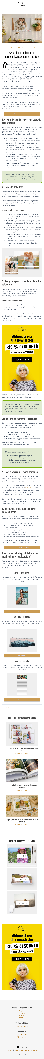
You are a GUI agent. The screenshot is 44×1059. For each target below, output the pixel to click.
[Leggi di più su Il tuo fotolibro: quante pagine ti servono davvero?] (22, 770)
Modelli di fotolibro (22, 1026)
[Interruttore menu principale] (2, 3)
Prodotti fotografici (22, 48)
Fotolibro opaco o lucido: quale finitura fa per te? (22, 749)
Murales (22, 1015)
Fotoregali (22, 1017)
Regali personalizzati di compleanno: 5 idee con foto (22, 820)
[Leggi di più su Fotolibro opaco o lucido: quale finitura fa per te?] (22, 733)
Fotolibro (22, 1011)
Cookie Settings (32, 1050)
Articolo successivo (34, 708)
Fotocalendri (22, 1013)
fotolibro (28, 488)
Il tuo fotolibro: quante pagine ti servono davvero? (22, 786)
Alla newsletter (22, 1037)
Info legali (10, 1050)
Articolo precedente (10, 708)
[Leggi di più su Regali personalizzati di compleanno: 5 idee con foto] (22, 806)
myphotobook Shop (22, 1035)
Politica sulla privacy (20, 1050)
